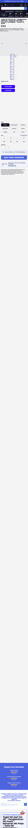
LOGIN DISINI (8, 90)
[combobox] (12, 8)
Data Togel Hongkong (14, 157)
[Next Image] (25, 43)
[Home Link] (9, 5)
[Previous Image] (2, 43)
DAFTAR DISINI (8, 86)
